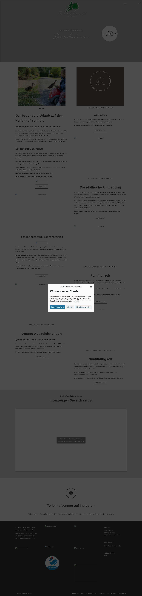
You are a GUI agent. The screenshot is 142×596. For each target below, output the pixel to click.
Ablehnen (70, 307)
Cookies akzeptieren (57, 307)
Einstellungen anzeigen (83, 307)
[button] (91, 287)
